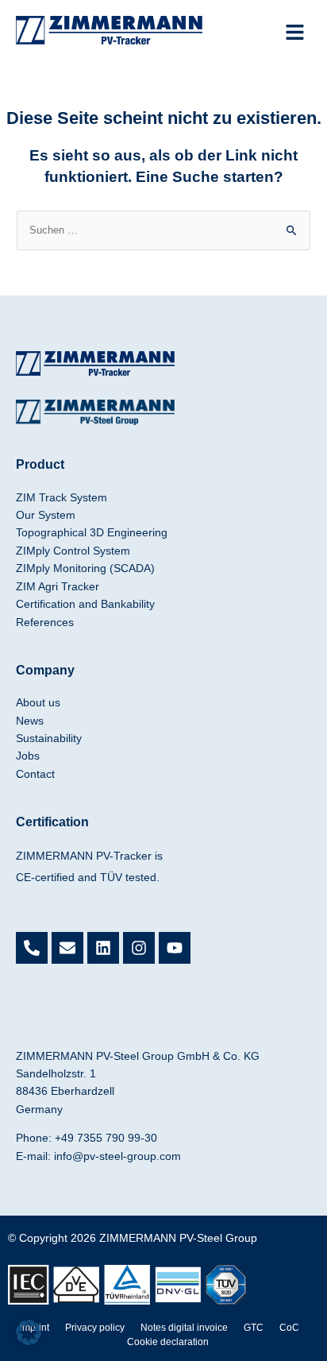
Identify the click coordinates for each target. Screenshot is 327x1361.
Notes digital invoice (184, 1327)
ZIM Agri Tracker (57, 586)
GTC (254, 1327)
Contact (35, 773)
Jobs (28, 755)
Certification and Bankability (85, 603)
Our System (45, 514)
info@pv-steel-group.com (117, 1156)
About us (38, 702)
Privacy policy (95, 1327)
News (30, 720)
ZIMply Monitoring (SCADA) (85, 568)
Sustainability (49, 738)
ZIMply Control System (73, 550)
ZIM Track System (61, 497)
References (45, 622)
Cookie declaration (168, 1341)
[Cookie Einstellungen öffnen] (28, 1341)
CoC (289, 1327)
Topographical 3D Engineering (91, 532)
